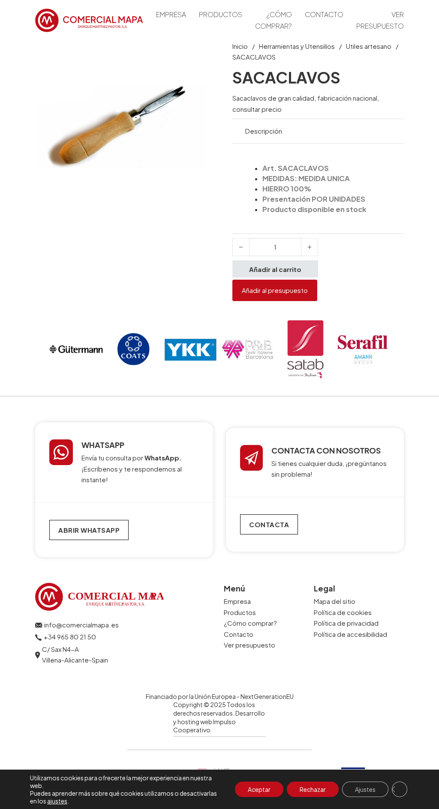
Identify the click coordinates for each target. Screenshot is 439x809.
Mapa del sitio (334, 601)
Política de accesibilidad (350, 634)
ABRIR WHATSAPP (89, 530)
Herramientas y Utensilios (297, 46)
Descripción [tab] (263, 131)
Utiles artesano (368, 46)
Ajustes (365, 789)
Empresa (171, 14)
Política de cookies (343, 612)
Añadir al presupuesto (275, 290)
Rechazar (313, 789)
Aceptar (259, 789)
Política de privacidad (346, 623)
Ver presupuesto (380, 20)
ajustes (57, 801)
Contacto (324, 14)
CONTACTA (269, 524)
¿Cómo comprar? (273, 20)
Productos (220, 14)
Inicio (240, 46)
